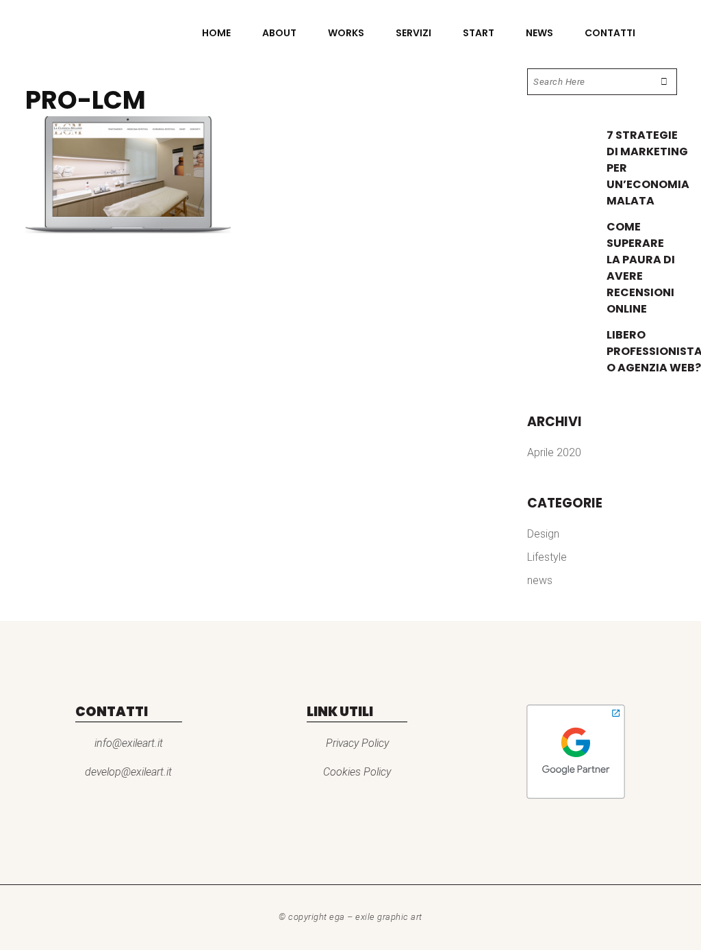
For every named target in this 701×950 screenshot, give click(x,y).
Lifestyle (547, 557)
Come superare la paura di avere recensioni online (641, 268)
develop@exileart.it (128, 771)
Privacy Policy (357, 743)
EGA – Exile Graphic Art (375, 917)
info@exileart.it (128, 743)
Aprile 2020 (554, 452)
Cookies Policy (357, 771)
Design (543, 533)
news (539, 580)
